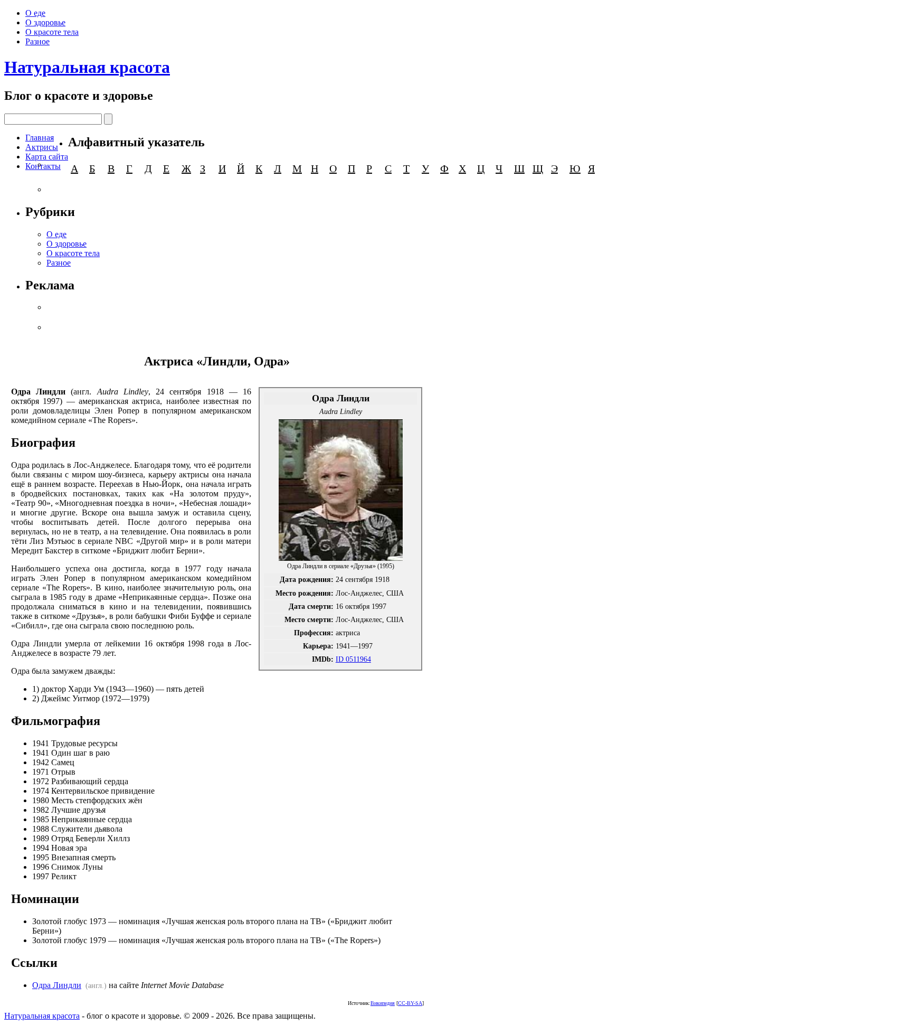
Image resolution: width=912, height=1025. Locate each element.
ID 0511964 (353, 659)
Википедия (382, 1003)
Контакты (43, 166)
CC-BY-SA (410, 1003)
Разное (37, 41)
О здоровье (45, 22)
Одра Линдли (56, 985)
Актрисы (41, 147)
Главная (39, 137)
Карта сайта (46, 156)
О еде (35, 12)
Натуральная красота (87, 67)
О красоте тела (52, 31)
